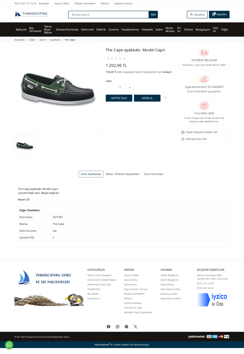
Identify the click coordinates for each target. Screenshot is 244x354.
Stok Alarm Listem (170, 289)
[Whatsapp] (9, 345)
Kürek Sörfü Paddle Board (101, 279)
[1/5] (108, 58)
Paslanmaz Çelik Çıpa (99, 284)
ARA (153, 14)
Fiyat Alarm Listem (171, 298)
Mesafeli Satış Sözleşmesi (138, 312)
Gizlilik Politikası (133, 303)
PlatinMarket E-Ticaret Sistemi (112, 344)
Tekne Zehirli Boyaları (99, 275)
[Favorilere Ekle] (165, 98)
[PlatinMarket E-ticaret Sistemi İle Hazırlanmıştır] (197, 336)
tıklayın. (167, 72)
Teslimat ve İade (133, 307)
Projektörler (93, 289)
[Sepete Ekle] (119, 98)
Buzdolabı (93, 293)
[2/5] (110, 58)
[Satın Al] (147, 98)
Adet (109, 81)
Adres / (201, 275)
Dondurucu (93, 298)
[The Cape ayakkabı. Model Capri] (58, 89)
